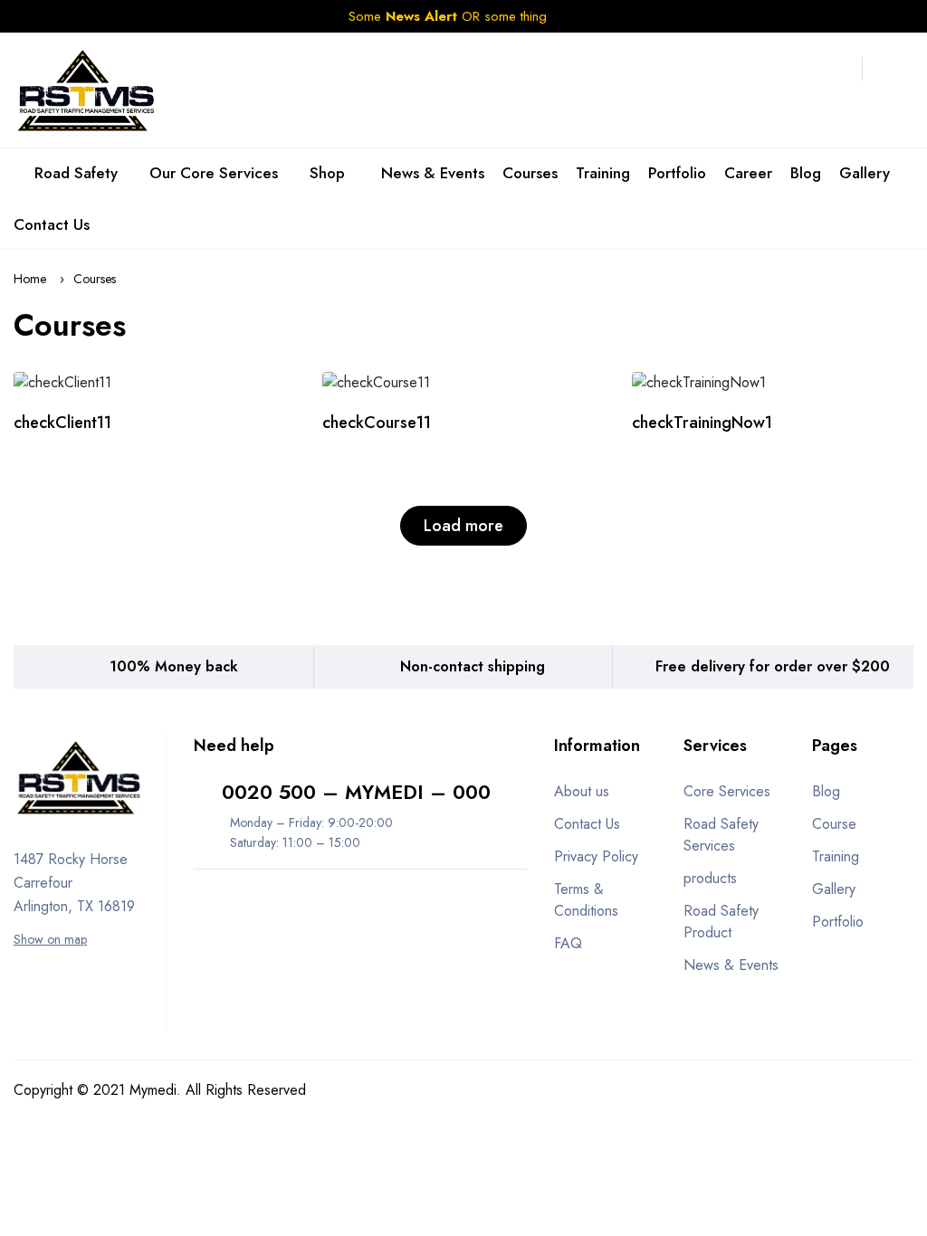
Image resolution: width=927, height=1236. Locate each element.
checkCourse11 (376, 422)
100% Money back (174, 666)
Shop (329, 173)
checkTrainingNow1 (702, 422)
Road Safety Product (721, 921)
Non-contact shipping (472, 666)
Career (748, 173)
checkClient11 (62, 422)
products (710, 878)
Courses (530, 173)
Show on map (50, 939)
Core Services (726, 791)
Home (30, 279)
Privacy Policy (596, 856)
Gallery (864, 173)
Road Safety (76, 173)
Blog (805, 173)
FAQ (568, 943)
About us (581, 791)
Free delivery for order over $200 (772, 666)
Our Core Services (213, 173)
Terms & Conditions (586, 900)
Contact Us (52, 224)
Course (834, 823)
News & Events (432, 173)
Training (603, 173)
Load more (463, 525)
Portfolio (677, 173)
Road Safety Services (721, 834)
